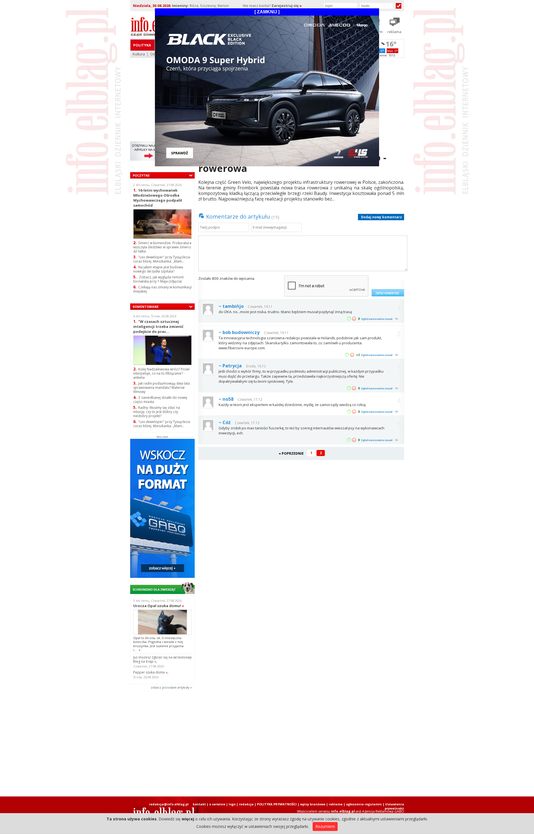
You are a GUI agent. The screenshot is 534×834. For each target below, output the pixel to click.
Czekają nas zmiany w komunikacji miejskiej (162, 289)
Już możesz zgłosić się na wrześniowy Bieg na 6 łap (162, 659)
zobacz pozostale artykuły (170, 687)
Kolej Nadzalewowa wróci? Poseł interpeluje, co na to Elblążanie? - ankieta (161, 373)
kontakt (199, 804)
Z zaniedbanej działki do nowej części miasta (160, 399)
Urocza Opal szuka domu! (158, 605)
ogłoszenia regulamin (364, 804)
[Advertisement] (267, 743)
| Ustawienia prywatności (393, 806)
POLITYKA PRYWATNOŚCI (277, 804)
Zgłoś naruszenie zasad (376, 319)
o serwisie (217, 804)
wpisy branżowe (312, 804)
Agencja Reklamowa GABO (383, 811)
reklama (336, 804)
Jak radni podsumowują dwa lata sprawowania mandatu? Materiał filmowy (161, 387)
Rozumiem (325, 826)
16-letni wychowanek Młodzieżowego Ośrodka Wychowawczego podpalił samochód (157, 197)
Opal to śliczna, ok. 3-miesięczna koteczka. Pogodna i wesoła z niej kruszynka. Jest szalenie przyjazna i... (158, 644)
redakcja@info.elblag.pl (169, 804)
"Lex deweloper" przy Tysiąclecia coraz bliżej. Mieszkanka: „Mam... (161, 259)
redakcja (246, 804)
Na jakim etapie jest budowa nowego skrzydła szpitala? (158, 269)
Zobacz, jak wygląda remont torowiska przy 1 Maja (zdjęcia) (158, 279)
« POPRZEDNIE (291, 453)
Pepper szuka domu (150, 672)
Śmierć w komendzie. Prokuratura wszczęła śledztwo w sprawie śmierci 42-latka (162, 247)
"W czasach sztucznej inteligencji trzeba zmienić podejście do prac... (158, 326)
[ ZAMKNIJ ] (267, 11)
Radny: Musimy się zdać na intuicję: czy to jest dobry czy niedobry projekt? (156, 411)
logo (232, 804)
